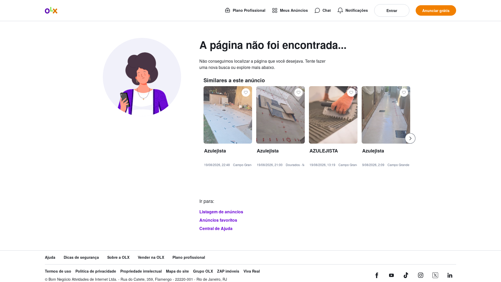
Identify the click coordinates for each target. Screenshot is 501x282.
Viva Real (251, 271)
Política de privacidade (95, 271)
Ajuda (50, 257)
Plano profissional (188, 257)
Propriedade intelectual (141, 271)
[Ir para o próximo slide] (410, 138)
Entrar (391, 10)
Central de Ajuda (215, 228)
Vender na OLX (151, 257)
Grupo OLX (203, 271)
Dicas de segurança (81, 257)
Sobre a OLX (118, 257)
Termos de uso (58, 271)
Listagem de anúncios (221, 212)
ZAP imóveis (228, 271)
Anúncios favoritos (218, 220)
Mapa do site (177, 271)
